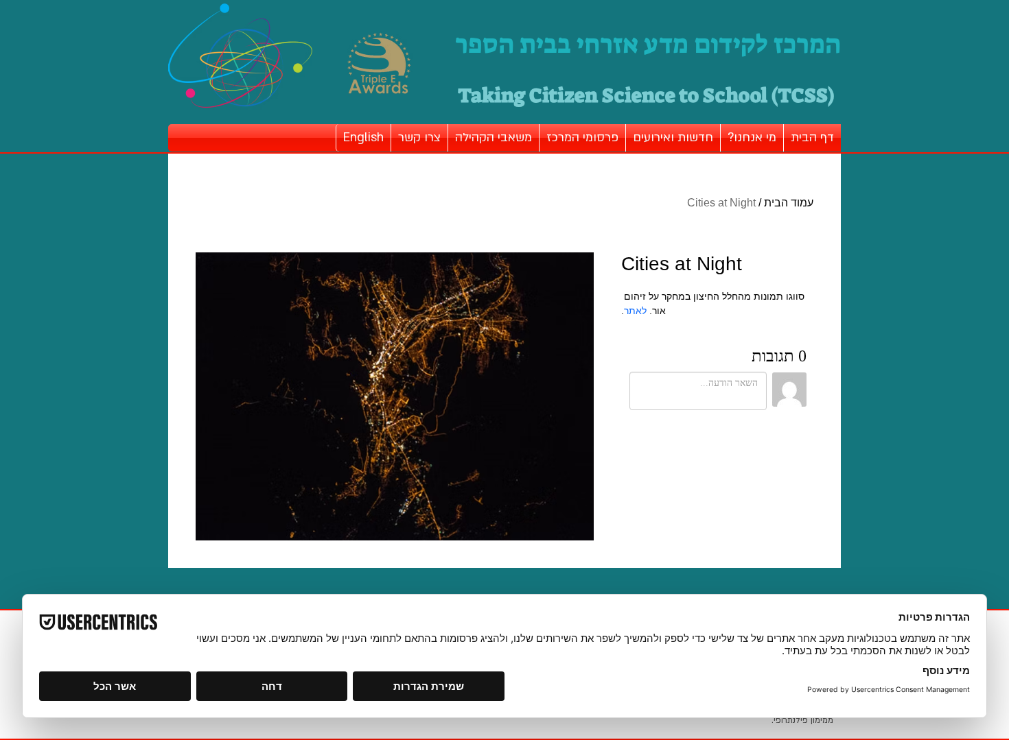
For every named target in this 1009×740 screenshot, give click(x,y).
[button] (752, 138)
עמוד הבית (788, 202)
